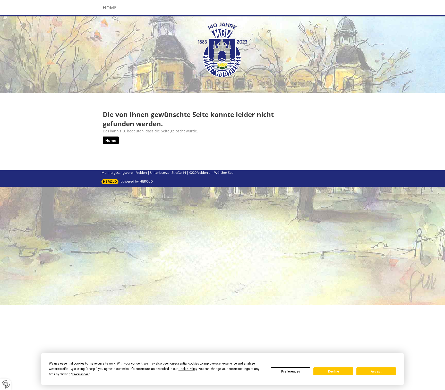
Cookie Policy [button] (187, 369)
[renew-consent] (6, 384)
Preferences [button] (80, 374)
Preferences (290, 371)
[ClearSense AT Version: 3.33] (109, 181)
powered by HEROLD (137, 181)
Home (110, 8)
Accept (376, 371)
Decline (333, 371)
